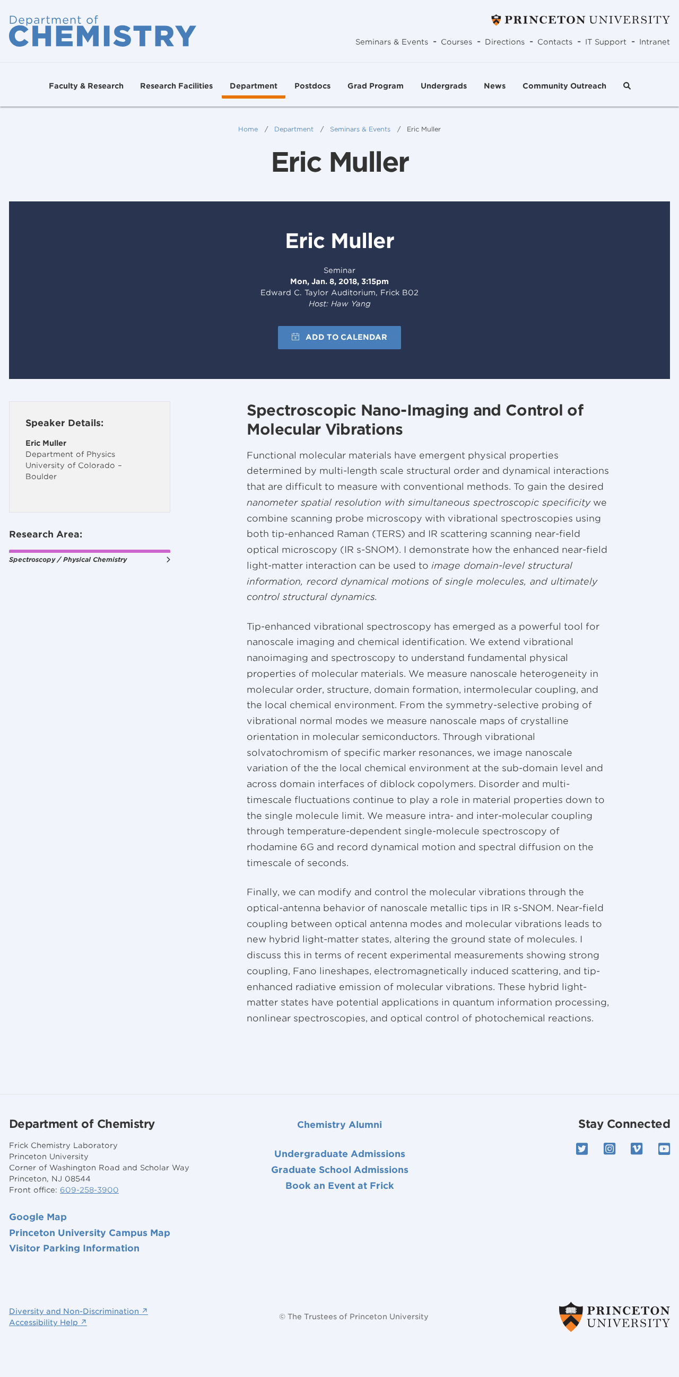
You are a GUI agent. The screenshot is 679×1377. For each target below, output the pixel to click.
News (495, 86)
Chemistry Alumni (339, 1124)
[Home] (102, 30)
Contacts (554, 42)
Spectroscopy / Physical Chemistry (68, 559)
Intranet (654, 42)
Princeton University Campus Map (89, 1233)
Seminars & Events (391, 42)
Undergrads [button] (444, 86)
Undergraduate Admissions (339, 1154)
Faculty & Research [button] (86, 86)
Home (248, 129)
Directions (505, 42)
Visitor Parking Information (74, 1248)
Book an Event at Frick (339, 1185)
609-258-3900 (89, 1190)
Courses (456, 42)
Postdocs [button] (312, 86)
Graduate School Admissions (339, 1169)
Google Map (38, 1217)
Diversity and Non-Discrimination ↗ (78, 1311)
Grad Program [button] (375, 86)
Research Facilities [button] (176, 86)
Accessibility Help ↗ (48, 1322)
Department (294, 129)
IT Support (605, 42)
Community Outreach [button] (564, 86)
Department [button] (253, 86)
